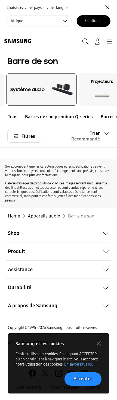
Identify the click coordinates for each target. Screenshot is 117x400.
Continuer (93, 20)
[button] (113, 116)
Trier (85, 136)
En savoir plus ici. (78, 364)
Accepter (82, 379)
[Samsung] (16, 41)
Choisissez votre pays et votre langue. (37, 7)
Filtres (28, 136)
